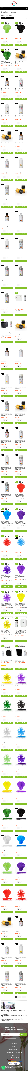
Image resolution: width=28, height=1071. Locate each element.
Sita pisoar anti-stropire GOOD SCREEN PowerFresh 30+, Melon (21, 903)
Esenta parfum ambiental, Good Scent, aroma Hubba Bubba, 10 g (6, 360)
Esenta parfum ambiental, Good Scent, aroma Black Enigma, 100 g (20, 441)
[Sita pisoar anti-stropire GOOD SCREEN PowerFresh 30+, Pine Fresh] (7, 706)
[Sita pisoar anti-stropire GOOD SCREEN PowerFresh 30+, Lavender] (21, 679)
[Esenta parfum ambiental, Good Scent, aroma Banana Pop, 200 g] (21, 949)
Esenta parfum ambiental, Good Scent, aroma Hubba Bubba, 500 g (20, 387)
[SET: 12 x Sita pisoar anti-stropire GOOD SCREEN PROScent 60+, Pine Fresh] (7, 55)
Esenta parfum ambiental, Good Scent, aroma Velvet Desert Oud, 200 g (6, 252)
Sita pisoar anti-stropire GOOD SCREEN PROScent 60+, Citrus (6, 795)
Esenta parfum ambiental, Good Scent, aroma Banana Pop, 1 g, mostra (6, 930)
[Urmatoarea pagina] (25, 997)
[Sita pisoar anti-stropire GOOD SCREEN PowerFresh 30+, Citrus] (7, 679)
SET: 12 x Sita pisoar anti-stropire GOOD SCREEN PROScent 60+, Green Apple (6, 36)
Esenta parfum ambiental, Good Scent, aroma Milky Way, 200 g (6, 116)
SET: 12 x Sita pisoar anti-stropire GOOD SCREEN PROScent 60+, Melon (20, 495)
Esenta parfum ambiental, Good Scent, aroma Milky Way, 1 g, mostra (20, 62)
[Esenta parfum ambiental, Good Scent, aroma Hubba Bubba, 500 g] (21, 379)
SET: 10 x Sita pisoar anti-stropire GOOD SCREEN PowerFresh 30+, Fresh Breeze (20, 550)
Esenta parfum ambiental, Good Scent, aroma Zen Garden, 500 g (6, 198)
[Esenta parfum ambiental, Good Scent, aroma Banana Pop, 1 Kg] (21, 976)
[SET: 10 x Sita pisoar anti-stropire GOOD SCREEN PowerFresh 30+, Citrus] (7, 623)
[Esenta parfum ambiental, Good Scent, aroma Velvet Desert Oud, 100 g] (21, 217)
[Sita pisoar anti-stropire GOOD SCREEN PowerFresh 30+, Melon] (21, 895)
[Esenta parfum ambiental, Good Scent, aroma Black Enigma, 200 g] (7, 460)
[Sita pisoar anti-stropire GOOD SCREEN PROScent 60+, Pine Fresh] (7, 814)
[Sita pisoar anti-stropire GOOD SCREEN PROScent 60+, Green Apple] (7, 868)
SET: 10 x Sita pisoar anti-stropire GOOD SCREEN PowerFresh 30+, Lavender (6, 604)
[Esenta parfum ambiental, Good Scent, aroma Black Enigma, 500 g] (21, 460)
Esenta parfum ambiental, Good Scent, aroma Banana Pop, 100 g (6, 957)
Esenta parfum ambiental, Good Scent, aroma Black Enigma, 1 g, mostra (20, 414)
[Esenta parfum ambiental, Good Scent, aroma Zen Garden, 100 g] (7, 163)
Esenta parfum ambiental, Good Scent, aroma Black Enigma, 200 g (6, 468)
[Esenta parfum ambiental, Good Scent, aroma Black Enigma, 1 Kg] (7, 487)
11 (23, 996)
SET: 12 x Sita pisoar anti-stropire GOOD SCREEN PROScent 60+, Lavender (20, 576)
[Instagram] (18, 1057)
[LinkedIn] (14, 1057)
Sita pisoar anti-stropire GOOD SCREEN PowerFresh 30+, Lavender (21, 686)
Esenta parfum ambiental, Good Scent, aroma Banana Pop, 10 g (20, 930)
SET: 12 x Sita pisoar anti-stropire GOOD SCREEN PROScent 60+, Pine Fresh (6, 62)
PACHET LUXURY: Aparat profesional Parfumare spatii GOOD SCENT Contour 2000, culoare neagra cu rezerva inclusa (7, 334)
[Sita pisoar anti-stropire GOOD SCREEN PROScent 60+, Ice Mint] (21, 814)
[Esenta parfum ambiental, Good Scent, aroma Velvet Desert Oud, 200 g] (7, 244)
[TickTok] (16, 1057)
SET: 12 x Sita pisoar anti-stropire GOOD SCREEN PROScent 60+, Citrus (20, 604)
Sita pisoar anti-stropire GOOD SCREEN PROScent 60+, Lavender (20, 795)
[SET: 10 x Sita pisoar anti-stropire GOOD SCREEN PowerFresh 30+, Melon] (7, 541)
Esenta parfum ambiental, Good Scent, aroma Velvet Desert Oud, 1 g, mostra (20, 198)
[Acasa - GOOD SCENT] (14, 3)
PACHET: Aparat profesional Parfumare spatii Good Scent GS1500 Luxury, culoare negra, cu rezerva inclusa (21, 660)
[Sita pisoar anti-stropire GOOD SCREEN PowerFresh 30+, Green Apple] (7, 760)
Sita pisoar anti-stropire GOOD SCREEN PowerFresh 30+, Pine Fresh (7, 713)
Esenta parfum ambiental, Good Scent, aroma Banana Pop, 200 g (20, 957)
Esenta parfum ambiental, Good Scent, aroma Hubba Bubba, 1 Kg (6, 414)
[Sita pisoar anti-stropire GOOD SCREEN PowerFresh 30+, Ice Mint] (21, 706)
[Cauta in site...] (26, 8)
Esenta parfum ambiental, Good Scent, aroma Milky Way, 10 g (6, 89)
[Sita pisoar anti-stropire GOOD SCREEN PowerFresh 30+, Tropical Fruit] (7, 733)
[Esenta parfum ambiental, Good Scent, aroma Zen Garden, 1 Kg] (21, 271)
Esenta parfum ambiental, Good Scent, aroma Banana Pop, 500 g (6, 984)
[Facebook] (9, 1057)
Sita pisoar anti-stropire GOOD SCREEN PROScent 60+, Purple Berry (20, 876)
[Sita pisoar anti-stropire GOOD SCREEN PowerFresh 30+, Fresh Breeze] (21, 733)
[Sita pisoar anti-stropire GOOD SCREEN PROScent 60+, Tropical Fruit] (7, 841)
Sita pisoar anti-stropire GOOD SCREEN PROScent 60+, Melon (6, 903)
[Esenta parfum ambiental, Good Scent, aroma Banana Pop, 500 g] (7, 976)
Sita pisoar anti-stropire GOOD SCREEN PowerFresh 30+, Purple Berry (21, 768)
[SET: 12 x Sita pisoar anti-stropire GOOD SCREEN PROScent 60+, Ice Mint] (21, 28)
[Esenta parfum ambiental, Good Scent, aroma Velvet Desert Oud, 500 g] (21, 244)
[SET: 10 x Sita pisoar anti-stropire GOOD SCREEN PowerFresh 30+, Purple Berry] (7, 569)
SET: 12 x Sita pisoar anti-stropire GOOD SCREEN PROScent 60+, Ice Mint (20, 36)
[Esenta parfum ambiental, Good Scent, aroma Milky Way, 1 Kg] (7, 271)
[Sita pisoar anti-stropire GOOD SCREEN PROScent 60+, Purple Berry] (21, 868)
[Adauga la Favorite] (12, 23)
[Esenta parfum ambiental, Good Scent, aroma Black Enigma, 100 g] (21, 433)
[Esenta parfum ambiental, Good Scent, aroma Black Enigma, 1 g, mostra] (21, 406)
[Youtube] (11, 1057)
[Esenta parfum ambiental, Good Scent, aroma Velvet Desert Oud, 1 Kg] (7, 298)
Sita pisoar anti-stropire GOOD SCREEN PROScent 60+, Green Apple (6, 876)
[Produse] (2, 9)
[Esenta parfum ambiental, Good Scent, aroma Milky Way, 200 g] (7, 109)
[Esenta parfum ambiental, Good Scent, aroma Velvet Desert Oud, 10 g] (7, 217)
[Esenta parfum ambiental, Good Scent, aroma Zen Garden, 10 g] (21, 136)
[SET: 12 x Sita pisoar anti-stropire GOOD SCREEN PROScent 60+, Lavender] (21, 569)
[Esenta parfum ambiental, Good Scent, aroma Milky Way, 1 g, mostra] (21, 55)
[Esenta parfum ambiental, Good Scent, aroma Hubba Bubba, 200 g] (7, 379)
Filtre (8, 17)
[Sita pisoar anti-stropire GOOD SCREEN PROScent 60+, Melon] (7, 895)
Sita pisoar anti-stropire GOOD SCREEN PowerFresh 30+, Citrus (7, 686)
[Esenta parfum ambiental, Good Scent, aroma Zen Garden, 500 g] (7, 190)
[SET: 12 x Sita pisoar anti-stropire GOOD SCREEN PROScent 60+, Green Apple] (7, 28)
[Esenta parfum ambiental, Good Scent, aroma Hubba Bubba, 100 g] (21, 352)
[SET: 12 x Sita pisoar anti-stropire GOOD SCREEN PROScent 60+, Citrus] (21, 596)
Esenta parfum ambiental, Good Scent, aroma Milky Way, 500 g (20, 116)
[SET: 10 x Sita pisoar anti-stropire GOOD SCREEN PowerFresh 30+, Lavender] (7, 596)
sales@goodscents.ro (14, 1055)
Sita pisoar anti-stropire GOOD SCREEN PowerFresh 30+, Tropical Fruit (7, 741)
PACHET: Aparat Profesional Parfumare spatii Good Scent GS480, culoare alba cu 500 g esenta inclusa (21, 632)
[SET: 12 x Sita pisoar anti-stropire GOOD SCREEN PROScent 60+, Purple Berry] (21, 514)
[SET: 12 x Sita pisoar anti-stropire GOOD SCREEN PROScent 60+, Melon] (21, 487)
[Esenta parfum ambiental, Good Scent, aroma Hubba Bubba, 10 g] (7, 352)
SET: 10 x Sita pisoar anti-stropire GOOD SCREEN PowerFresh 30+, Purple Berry (6, 577)
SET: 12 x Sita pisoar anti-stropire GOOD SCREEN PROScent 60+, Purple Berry (21, 522)
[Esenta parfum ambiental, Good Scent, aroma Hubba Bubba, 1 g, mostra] (21, 325)
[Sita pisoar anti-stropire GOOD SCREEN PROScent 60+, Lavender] (21, 787)
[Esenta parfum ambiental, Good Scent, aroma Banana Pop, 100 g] (7, 949)
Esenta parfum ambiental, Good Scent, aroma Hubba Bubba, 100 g (20, 360)
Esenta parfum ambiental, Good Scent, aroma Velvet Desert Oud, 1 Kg (6, 306)
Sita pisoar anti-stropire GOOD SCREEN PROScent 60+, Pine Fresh (6, 822)
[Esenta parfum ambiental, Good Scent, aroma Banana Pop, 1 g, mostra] (7, 922)
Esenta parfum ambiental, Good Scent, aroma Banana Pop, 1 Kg (20, 984)
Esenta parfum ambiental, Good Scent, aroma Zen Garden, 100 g (6, 170)
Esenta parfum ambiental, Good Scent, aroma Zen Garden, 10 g (20, 143)
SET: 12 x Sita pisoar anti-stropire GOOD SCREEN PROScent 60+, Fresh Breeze (7, 522)
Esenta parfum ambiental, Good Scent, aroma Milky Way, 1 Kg (6, 279)
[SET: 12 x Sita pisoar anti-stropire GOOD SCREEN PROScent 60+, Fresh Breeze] (7, 514)
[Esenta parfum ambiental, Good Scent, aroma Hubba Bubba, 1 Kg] (7, 406)
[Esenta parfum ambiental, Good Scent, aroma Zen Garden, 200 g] (21, 163)
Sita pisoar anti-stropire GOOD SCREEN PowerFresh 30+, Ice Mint (21, 713)
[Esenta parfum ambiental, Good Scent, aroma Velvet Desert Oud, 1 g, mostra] (21, 190)
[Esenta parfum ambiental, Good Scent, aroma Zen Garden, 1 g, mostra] (7, 136)
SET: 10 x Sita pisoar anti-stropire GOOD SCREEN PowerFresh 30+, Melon (6, 549)
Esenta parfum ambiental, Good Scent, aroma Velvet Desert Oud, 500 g (20, 252)
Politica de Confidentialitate (10, 1038)
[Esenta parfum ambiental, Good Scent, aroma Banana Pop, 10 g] (21, 922)
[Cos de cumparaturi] (23, 8)
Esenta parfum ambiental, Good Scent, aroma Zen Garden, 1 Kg (20, 279)
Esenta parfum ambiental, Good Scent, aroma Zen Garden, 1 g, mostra (6, 143)
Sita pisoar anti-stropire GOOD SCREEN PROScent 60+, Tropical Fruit (6, 849)
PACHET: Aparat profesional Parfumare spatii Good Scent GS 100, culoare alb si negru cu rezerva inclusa (7, 660)
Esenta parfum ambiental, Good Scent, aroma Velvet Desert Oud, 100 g (20, 225)
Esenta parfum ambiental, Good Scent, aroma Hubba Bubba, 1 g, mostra (20, 333)
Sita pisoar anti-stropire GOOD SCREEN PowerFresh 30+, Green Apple (7, 768)
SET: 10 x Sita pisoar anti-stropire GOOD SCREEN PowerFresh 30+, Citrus (6, 631)
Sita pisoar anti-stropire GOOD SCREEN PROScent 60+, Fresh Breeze (20, 849)
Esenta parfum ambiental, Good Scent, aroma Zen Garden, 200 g (20, 170)
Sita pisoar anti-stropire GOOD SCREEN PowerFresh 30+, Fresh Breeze (21, 741)
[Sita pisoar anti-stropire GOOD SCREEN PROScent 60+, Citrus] (7, 787)
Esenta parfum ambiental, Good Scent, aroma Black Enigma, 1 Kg (6, 495)
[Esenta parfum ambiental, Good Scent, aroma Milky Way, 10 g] (7, 82)
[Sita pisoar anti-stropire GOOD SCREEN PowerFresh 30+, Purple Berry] (21, 760)
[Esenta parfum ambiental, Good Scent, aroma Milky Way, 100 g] (21, 82)
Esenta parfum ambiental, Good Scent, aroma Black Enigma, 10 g (6, 441)
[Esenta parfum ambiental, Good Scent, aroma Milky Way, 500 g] (21, 109)
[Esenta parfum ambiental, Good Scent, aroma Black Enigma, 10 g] (7, 433)
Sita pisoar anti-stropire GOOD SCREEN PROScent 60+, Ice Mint (20, 822)
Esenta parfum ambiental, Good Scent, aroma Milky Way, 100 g (20, 89)
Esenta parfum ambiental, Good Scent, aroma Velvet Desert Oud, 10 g (6, 225)
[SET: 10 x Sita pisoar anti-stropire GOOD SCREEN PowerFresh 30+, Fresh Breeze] (21, 541)
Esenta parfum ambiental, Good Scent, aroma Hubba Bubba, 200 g (6, 387)
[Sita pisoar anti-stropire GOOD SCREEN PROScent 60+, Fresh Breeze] (21, 841)
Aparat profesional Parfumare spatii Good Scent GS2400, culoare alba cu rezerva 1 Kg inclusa (21, 307)
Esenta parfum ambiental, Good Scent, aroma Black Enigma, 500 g (20, 468)
